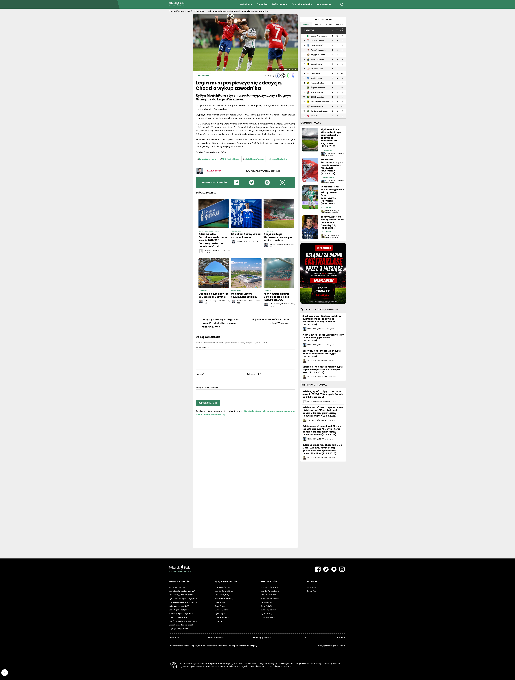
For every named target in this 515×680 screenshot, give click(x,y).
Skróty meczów (279, 4)
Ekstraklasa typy (222, 617)
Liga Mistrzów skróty (269, 587)
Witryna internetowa (207, 387)
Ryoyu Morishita (278, 159)
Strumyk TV (311, 587)
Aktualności (246, 4)
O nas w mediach (216, 637)
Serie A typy (220, 606)
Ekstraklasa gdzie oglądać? (181, 625)
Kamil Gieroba (214, 171)
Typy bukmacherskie (301, 4)
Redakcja (174, 637)
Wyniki (329, 24)
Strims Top (311, 591)
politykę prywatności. (283, 666)
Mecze (317, 24)
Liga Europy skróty (268, 595)
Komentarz (202, 347)
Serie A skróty (267, 606)
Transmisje (262, 4)
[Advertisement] (179, 54)
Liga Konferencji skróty (270, 591)
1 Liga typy (219, 621)
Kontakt (304, 637)
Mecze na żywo (324, 4)
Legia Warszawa (207, 159)
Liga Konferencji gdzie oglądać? (183, 598)
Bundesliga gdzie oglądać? (181, 613)
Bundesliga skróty (268, 610)
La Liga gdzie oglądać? (179, 606)
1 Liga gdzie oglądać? (178, 628)
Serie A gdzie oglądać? (179, 610)
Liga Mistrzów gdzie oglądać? (182, 591)
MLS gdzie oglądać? (178, 587)
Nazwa (200, 374)
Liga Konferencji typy (224, 591)
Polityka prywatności (262, 637)
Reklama (341, 637)
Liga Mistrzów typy (223, 587)
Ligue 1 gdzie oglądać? (179, 617)
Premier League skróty (270, 598)
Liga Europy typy (222, 595)
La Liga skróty (266, 602)
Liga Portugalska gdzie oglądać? (183, 621)
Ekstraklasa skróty (268, 617)
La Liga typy (220, 602)
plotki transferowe (254, 159)
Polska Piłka (200, 11)
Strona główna (175, 11)
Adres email (254, 374)
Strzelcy (340, 24)
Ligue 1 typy (220, 613)
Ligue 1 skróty (266, 613)
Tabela (306, 24)
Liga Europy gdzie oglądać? (181, 595)
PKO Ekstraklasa (230, 159)
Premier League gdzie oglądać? (183, 602)
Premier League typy (224, 598)
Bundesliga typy (222, 610)
